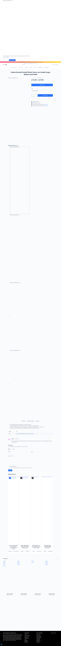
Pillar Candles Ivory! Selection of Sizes (38, 594)
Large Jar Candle (18, 433)
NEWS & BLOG (47, 67)
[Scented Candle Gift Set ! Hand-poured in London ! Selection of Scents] (13, 510)
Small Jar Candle (31, 433)
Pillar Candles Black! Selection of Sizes (24, 594)
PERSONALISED (40, 67)
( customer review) (38, 77)
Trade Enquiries (42, 84)
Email (32, 451)
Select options (16, 551)
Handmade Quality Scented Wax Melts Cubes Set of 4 (47, 546)
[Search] (22, 64)
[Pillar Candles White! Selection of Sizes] (4, 594)
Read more (46, 104)
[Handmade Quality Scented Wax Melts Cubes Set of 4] (47, 510)
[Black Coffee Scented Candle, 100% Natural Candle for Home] (25, 510)
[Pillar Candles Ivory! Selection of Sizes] (32, 594)
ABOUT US (20, 67)
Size (32, 88)
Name (9, 451)
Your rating (9, 449)
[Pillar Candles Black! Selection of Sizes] (18, 594)
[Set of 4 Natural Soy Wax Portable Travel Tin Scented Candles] (36, 510)
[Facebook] (3, 64)
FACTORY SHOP (14, 67)
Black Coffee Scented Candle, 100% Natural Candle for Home (25, 546)
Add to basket (45, 95)
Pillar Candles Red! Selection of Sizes (52, 594)
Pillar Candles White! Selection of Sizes (10, 594)
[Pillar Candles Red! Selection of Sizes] (46, 594)
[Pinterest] (4, 64)
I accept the (13, 466)
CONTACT (26, 67)
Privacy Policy (15, 466)
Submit (10, 470)
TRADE (35, 67)
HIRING (31, 67)
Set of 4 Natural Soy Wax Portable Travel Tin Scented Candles (36, 546)
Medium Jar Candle (25, 433)
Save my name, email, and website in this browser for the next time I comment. (21, 467)
